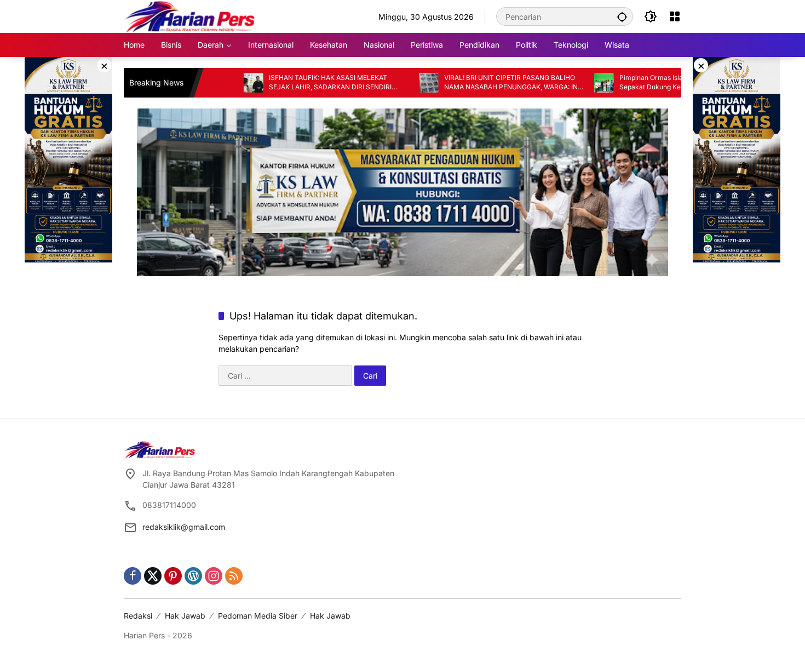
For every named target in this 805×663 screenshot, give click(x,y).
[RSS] (234, 576)
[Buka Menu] (674, 16)
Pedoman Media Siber (257, 615)
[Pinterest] (173, 576)
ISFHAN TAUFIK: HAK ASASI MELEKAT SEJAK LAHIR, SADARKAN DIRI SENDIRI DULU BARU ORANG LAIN (302, 82)
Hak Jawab (185, 615)
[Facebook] (132, 576)
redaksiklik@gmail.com (183, 526)
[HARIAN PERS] (190, 15)
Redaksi (138, 615)
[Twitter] (153, 576)
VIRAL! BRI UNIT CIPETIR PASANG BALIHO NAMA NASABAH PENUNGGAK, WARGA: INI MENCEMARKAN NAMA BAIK (483, 82)
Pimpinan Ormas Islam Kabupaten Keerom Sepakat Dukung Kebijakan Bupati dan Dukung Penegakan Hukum (656, 82)
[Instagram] (213, 576)
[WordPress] (193, 576)
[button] (622, 16)
